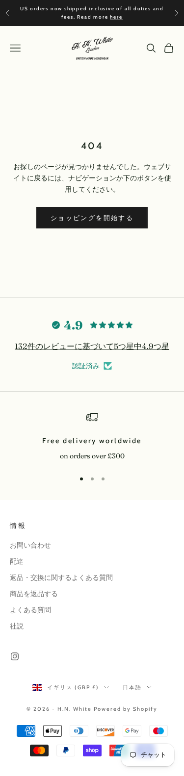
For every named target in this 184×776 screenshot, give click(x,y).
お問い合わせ (30, 545)
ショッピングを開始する (92, 218)
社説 (17, 626)
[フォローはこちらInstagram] (15, 656)
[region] (92, 436)
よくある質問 (30, 609)
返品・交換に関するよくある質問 (61, 577)
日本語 (132, 687)
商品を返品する (34, 593)
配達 (17, 561)
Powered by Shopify (126, 708)
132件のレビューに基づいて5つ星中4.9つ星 (92, 346)
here (116, 17)
